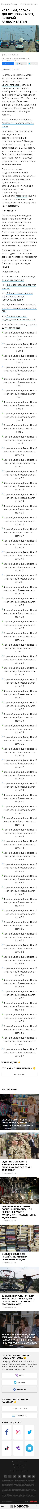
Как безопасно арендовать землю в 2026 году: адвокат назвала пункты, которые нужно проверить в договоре (19, 1338)
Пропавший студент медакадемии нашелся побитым (19, 318)
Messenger (21, 1390)
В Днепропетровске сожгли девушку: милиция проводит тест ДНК (19, 308)
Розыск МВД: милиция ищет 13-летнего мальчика (19, 278)
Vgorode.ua (21, 195)
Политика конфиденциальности (19, 1471)
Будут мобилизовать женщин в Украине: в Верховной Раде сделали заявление (17, 1165)
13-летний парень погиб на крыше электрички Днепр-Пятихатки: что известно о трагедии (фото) (18, 1300)
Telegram (21, 1382)
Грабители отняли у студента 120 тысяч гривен (19, 326)
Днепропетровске (11, 84)
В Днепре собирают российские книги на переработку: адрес (14, 1256)
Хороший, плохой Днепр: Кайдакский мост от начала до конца (18, 123)
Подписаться (21, 1416)
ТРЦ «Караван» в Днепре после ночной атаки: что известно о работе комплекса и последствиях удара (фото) (19, 1212)
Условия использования (19, 1462)
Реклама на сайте (19, 1468)
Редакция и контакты (19, 1465)
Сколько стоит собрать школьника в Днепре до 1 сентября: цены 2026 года (17, 1122)
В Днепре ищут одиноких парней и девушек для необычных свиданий (17, 296)
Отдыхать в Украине (9, 4)
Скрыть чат (19, 1074)
